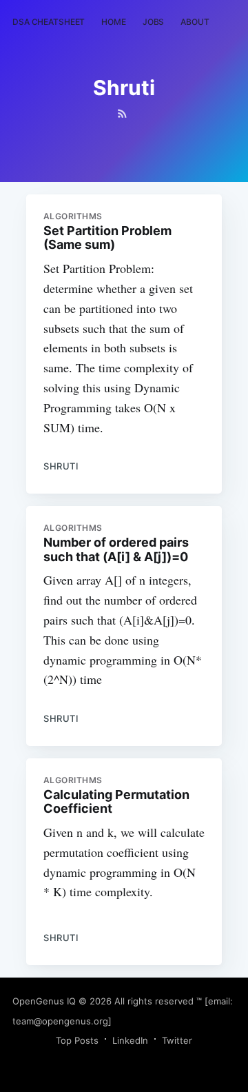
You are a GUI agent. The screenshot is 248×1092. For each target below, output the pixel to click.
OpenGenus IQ (44, 1001)
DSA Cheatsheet (48, 22)
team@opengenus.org (60, 1021)
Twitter (177, 1040)
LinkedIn (130, 1040)
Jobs (154, 22)
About (194, 22)
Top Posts (77, 1040)
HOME (113, 22)
